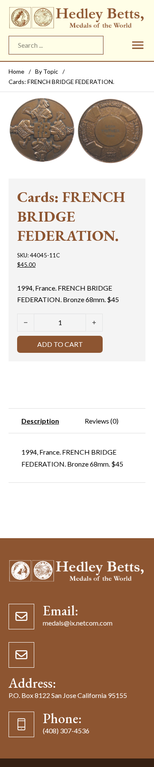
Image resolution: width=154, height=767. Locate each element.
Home (16, 71)
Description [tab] (40, 421)
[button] (134, 108)
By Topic (46, 71)
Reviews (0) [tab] (101, 421)
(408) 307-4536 (66, 730)
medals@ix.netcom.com (78, 623)
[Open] (137, 44)
